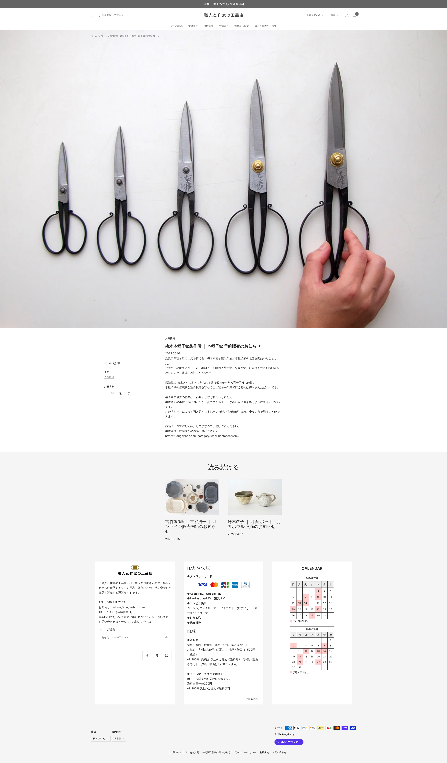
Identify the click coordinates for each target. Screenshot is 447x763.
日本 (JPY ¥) (313, 15)
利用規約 (264, 752)
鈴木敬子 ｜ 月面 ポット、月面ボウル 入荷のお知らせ (254, 524)
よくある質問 (192, 752)
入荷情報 (170, 338)
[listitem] (106, 393)
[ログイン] (347, 15)
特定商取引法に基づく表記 (216, 752)
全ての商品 (176, 25)
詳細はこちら (252, 698)
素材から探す (241, 25)
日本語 (331, 15)
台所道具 (208, 25)
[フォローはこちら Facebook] (147, 655)
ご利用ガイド (175, 752)
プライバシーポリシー (244, 752)
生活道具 (224, 25)
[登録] (166, 637)
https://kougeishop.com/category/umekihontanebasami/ (202, 436)
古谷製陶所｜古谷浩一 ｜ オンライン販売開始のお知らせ (191, 526)
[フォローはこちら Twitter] (157, 655)
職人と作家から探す (266, 25)
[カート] (354, 15)
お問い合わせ (279, 752)
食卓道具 (193, 25)
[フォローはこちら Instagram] (166, 655)
